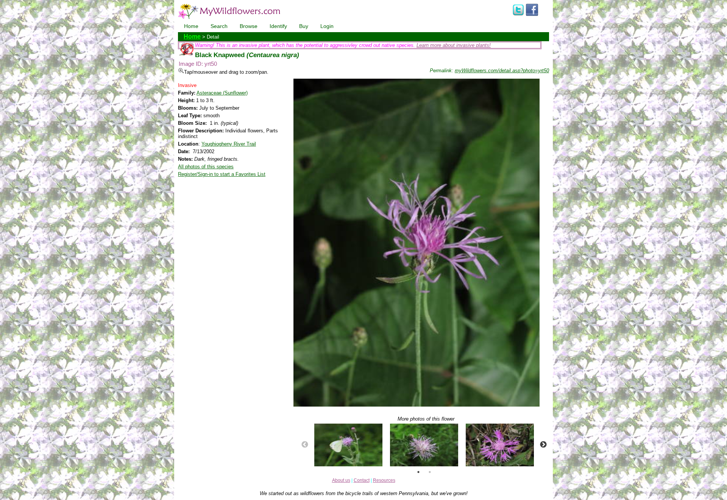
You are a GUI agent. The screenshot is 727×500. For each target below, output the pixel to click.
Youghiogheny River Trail (228, 144)
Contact (362, 480)
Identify (278, 26)
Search (219, 26)
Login (327, 26)
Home (191, 26)
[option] (348, 445)
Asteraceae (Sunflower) (222, 93)
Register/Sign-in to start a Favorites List (221, 174)
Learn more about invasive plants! (454, 45)
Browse (248, 26)
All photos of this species (206, 166)
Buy (303, 26)
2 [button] (430, 472)
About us (341, 480)
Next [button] (543, 445)
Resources (384, 480)
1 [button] (418, 472)
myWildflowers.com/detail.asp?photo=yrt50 (502, 70)
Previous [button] (305, 445)
